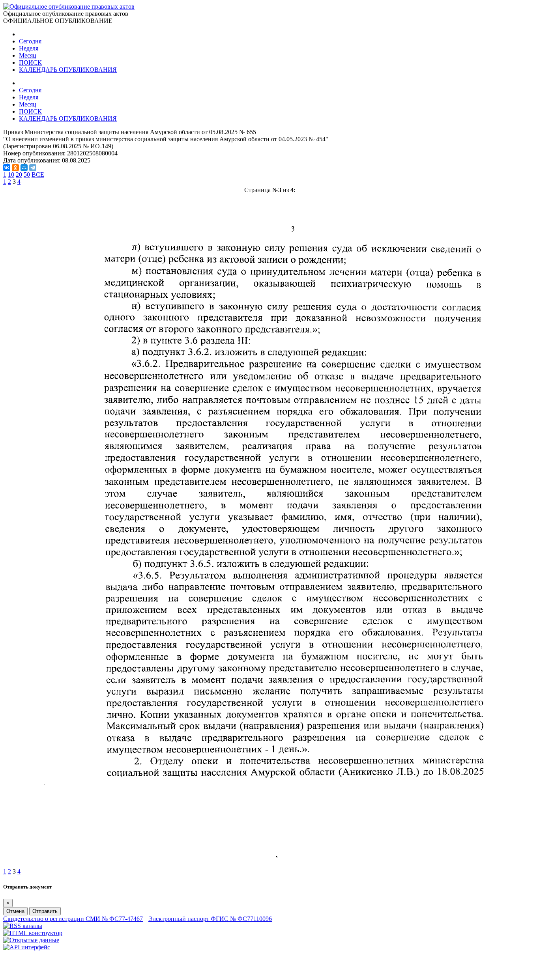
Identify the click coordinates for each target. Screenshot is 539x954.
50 (27, 174)
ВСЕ (38, 174)
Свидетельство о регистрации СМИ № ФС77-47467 (73, 918)
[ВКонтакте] (6, 167)
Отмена (15, 911)
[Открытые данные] (31, 940)
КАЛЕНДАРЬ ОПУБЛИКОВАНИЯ (68, 69)
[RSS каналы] (22, 925)
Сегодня (30, 41)
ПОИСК (30, 62)
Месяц (27, 55)
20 (19, 174)
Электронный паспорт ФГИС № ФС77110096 (210, 918)
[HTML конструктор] (32, 933)
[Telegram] (32, 167)
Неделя (28, 48)
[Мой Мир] (24, 167)
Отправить (45, 911)
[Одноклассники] (15, 167)
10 (11, 174)
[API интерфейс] (26, 947)
